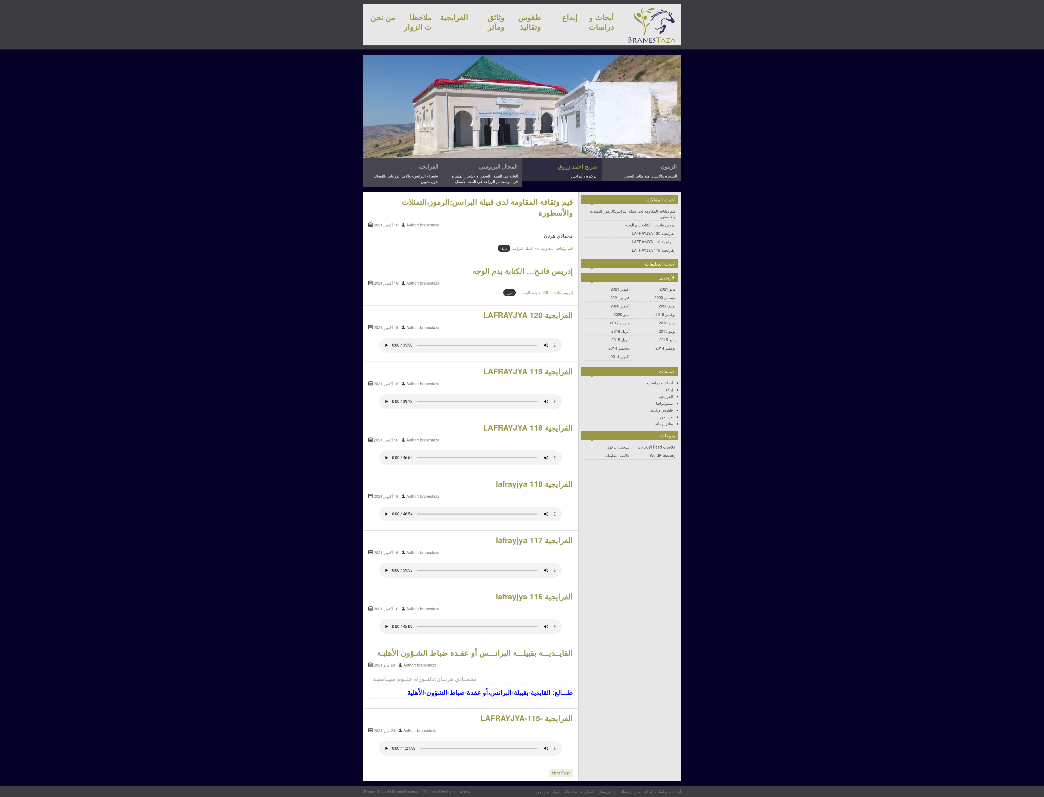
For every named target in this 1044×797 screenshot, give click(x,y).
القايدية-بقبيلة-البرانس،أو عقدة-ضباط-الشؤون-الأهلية (479, 692)
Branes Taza (375, 791)
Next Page (561, 773)
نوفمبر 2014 (665, 348)
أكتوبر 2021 (620, 289)
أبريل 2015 (620, 339)
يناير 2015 (667, 339)
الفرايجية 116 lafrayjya (534, 596)
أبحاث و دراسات (601, 21)
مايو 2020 (622, 314)
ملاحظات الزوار (418, 21)
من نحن (383, 17)
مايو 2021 (668, 289)
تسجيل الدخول (618, 447)
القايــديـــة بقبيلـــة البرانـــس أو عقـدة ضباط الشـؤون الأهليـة (475, 652)
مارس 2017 (620, 322)
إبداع (569, 17)
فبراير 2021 (620, 297)
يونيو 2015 (667, 331)
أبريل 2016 (620, 331)
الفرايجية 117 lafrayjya (534, 540)
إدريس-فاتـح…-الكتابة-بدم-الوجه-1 (545, 292)
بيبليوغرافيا (664, 403)
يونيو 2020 (667, 306)
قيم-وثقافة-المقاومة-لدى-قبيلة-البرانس (542, 248)
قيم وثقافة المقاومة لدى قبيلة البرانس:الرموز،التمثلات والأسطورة (487, 207)
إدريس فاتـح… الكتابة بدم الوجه (523, 270)
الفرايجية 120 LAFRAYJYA (528, 314)
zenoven (459, 791)
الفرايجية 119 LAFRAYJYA (528, 371)
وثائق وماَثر (496, 21)
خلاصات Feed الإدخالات (657, 447)
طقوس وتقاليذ (529, 21)
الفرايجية (454, 17)
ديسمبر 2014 (619, 348)
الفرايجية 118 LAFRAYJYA (528, 427)
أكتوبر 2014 (620, 356)
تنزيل (504, 248)
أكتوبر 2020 (620, 306)
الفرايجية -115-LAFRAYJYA (526, 718)
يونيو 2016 (667, 322)
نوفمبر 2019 (665, 314)
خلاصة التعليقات (617, 455)
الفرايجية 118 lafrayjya (534, 483)
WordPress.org (663, 455)
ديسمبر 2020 (665, 297)
